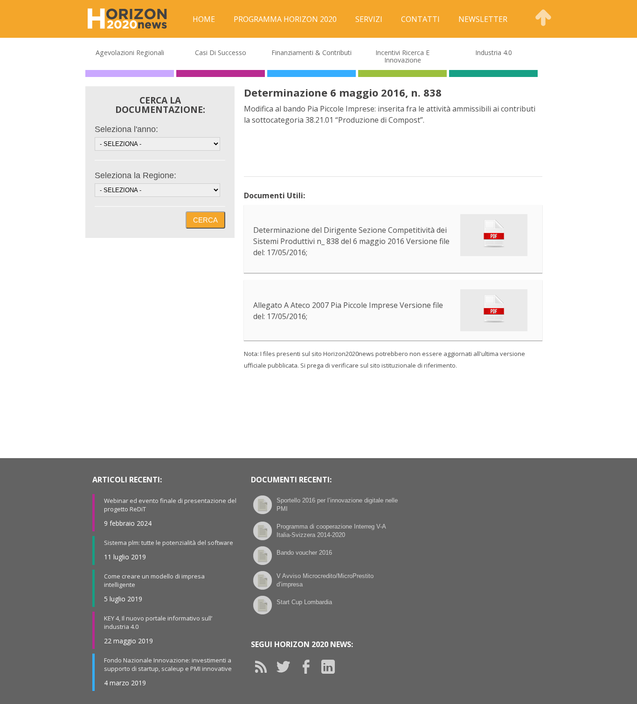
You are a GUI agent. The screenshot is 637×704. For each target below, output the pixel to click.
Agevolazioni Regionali (130, 52)
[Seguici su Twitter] (287, 666)
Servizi (368, 19)
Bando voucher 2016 (304, 552)
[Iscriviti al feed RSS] (264, 666)
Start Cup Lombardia (304, 602)
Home (204, 19)
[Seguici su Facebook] (309, 666)
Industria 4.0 (493, 52)
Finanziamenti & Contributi (311, 52)
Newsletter (482, 19)
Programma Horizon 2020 (285, 19)
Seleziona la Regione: (135, 175)
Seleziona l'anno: (126, 129)
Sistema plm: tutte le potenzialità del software (168, 542)
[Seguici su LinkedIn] (331, 666)
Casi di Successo (220, 52)
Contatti (420, 19)
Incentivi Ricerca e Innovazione (402, 56)
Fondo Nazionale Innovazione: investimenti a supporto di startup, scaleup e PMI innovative (168, 664)
